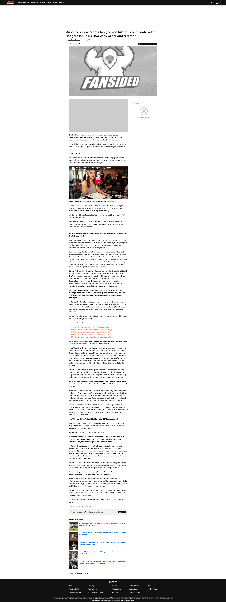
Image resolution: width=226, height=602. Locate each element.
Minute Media (59, 597)
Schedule (26, 2)
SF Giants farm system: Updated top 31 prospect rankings (91, 330)
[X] (215, 2)
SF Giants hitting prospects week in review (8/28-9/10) (90, 327)
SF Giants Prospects (81, 573)
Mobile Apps (151, 586)
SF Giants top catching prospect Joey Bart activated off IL (91, 337)
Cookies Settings (134, 592)
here (108, 201)
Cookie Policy (152, 589)
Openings (91, 586)
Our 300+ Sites (133, 586)
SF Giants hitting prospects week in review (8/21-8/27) (90, 334)
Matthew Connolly (74, 40)
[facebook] (211, 2)
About (71, 586)
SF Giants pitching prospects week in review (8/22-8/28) (90, 332)
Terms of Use (133, 589)
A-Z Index (115, 592)
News (20, 2)
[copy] (80, 44)
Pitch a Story (92, 589)
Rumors (42, 2)
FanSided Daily (74, 589)
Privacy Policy (116, 589)
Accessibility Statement (96, 592)
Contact (114, 586)
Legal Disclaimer (75, 592)
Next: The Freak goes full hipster (80, 506)
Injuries (54, 2)
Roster (49, 2)
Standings (34, 2)
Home (71, 573)
